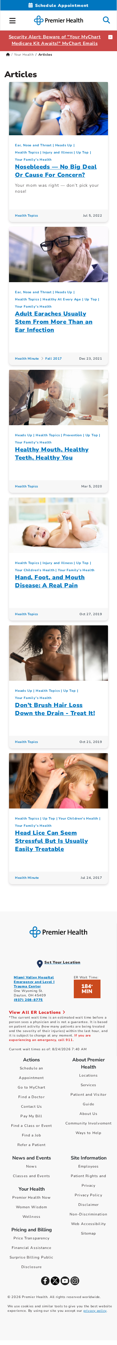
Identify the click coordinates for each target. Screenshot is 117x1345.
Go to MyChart (31, 1087)
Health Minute (27, 358)
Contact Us (31, 1106)
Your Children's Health (35, 570)
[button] (12, 19)
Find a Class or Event (31, 1125)
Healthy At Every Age (62, 299)
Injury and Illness (58, 152)
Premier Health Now (31, 1197)
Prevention (72, 435)
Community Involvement (88, 1123)
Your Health (24, 54)
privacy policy (94, 1310)
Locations (88, 1075)
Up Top (82, 152)
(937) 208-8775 (28, 1000)
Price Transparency (32, 1238)
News (31, 1166)
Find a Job (31, 1135)
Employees (88, 1166)
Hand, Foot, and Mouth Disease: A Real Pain (50, 581)
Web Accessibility (88, 1223)
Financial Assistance (32, 1247)
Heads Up (63, 145)
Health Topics (27, 152)
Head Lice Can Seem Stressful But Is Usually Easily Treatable (51, 841)
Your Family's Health (33, 159)
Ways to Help (88, 1132)
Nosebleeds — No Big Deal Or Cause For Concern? (56, 171)
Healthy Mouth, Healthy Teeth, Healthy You (51, 454)
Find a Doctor (31, 1097)
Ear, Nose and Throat (33, 145)
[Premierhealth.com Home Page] (8, 54)
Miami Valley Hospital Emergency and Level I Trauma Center (34, 982)
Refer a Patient (31, 1144)
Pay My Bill (31, 1116)
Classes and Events (31, 1176)
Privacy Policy (88, 1195)
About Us (89, 1113)
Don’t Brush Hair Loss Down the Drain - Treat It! (55, 709)
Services (89, 1085)
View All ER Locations (35, 1012)
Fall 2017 (53, 358)
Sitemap (88, 1233)
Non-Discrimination (88, 1214)
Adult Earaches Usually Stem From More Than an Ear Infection (53, 322)
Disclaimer (88, 1204)
